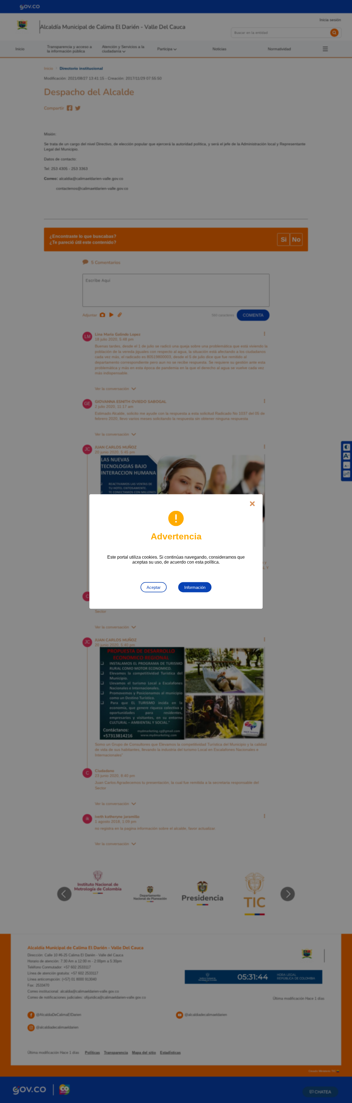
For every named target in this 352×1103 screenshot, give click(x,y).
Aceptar (154, 587)
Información (194, 587)
